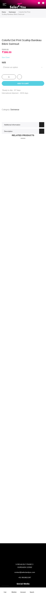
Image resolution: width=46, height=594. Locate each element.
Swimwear (12, 12)
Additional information (12, 125)
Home (4, 12)
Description (8, 131)
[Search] (33, 4)
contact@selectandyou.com (24, 572)
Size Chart (6, 57)
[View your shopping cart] (41, 4)
